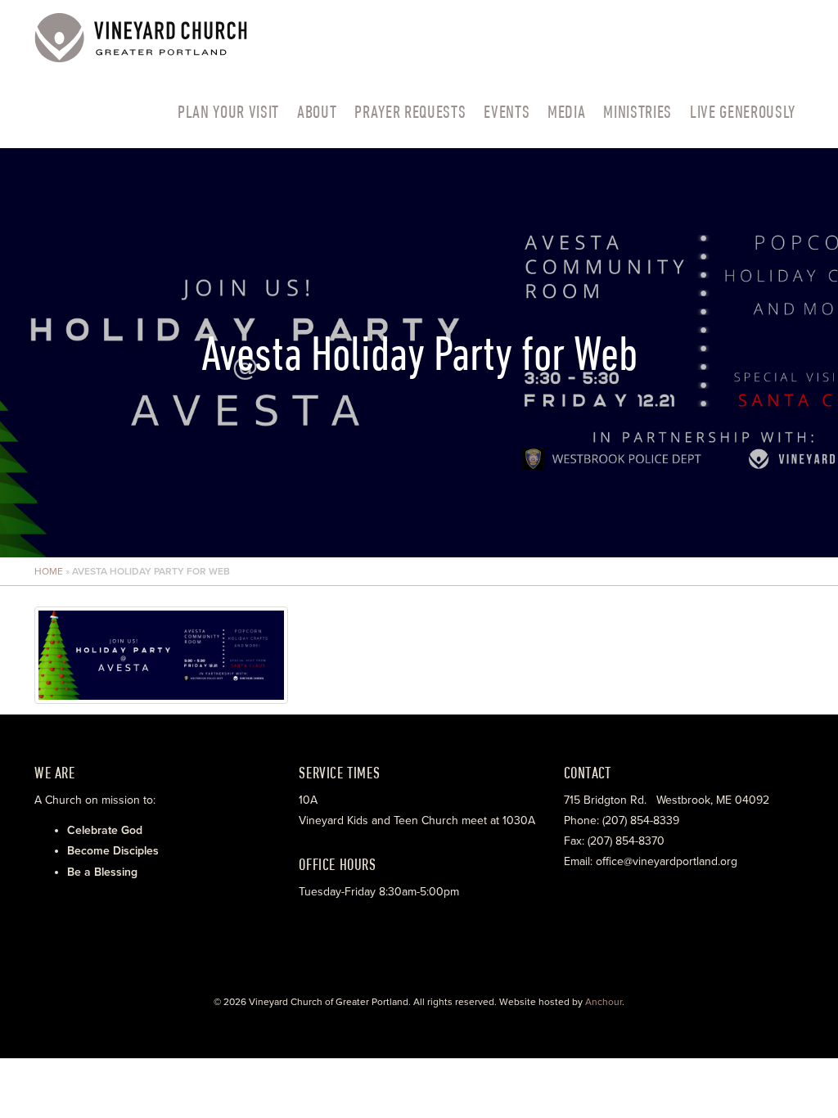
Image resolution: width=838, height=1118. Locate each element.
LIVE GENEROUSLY (742, 111)
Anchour (603, 1002)
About (316, 111)
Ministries (637, 111)
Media (566, 111)
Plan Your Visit (228, 111)
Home (48, 571)
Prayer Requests (410, 111)
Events (506, 111)
